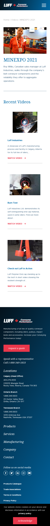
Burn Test (13, 202)
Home (6, 20)
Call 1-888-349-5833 (14, 362)
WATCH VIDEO (15, 158)
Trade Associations (12, 489)
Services (9, 434)
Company (9, 449)
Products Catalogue (12, 484)
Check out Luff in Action (20, 268)
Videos (14, 20)
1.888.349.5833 (10, 396)
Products (9, 426)
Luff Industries (15, 140)
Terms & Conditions (12, 495)
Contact (8, 457)
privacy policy (24, 513)
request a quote (16, 348)
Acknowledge (25, 520)
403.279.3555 (9, 380)
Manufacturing (13, 442)
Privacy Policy (9, 500)
